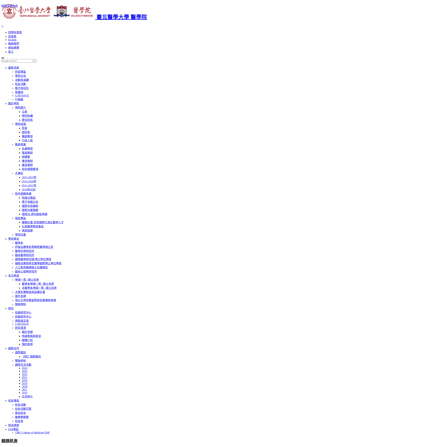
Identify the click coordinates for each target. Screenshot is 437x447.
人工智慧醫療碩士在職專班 (31, 267)
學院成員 (20, 124)
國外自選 (20, 296)
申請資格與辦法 (31, 336)
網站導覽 (13, 47)
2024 (24, 368)
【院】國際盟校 (31, 356)
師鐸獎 (26, 156)
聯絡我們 (13, 43)
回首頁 (12, 36)
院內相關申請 (23, 193)
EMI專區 (13, 429)
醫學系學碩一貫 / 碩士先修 (38, 283)
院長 (24, 128)
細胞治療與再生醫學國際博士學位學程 (38, 263)
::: (2, 25)
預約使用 (27, 344)
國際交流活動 (23, 364)
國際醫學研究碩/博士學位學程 (33, 259)
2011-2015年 (29, 185)
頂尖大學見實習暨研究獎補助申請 (35, 300)
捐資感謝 (27, 230)
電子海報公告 (30, 201)
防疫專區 (20, 71)
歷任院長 (27, 119)
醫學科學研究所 (24, 251)
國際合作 (13, 348)
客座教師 (27, 152)
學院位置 (20, 234)
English (12, 39)
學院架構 (27, 115)
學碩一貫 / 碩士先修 (27, 279)
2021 (24, 377)
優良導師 (27, 165)
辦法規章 (13, 425)
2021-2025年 (29, 177)
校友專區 (13, 400)
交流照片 (27, 396)
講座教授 (27, 136)
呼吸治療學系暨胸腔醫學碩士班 (34, 247)
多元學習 (13, 275)
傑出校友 (20, 412)
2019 (24, 383)
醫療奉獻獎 (22, 417)
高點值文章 (22, 320)
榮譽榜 (19, 92)
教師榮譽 (20, 144)
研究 (11, 308)
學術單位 (13, 238)
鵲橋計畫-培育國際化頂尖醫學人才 (43, 222)
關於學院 (13, 103)
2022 (24, 374)
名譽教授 (27, 148)
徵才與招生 (22, 88)
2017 (24, 389)
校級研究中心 (23, 312)
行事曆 (19, 99)
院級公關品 (29, 197)
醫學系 (19, 242)
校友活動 (20, 84)
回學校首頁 (15, 32)
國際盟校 (20, 352)
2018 (24, 386)
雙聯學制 (20, 304)
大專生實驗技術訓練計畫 (30, 292)
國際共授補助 (30, 206)
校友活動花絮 (23, 408)
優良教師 (27, 160)
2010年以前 (29, 189)
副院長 (26, 132)
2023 (24, 371)
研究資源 (20, 327)
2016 (24, 392)
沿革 (24, 111)
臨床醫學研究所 (24, 255)
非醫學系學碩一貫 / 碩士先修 (39, 288)
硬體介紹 (27, 340)
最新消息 (13, 67)
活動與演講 (22, 80)
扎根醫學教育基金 (33, 226)
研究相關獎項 (30, 169)
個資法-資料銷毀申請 (34, 214)
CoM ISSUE (22, 95)
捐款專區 (20, 218)
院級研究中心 (23, 316)
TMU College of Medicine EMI (32, 432)
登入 (11, 51)
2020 (24, 380)
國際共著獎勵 (30, 210)
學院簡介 (20, 107)
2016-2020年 (29, 181)
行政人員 (27, 140)
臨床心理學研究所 (26, 271)
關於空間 (27, 332)
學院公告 (20, 75)
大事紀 (19, 173)
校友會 (19, 421)
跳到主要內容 (9, 5)
